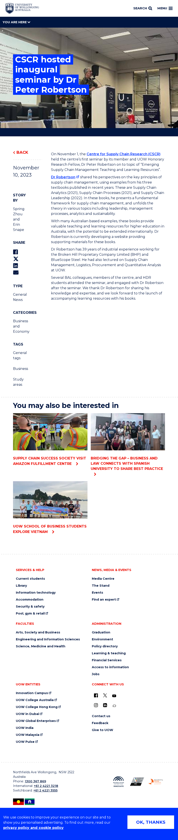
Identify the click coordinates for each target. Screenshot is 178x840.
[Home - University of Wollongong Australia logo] (22, 8)
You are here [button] (15, 22)
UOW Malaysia (27, 735)
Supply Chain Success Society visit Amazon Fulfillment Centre (49, 461)
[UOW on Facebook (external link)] (96, 695)
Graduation (101, 632)
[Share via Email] (16, 272)
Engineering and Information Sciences (48, 639)
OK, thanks (150, 822)
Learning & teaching (109, 653)
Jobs (95, 674)
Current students (30, 579)
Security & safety (30, 606)
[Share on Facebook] (15, 252)
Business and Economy (19, 326)
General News (19, 297)
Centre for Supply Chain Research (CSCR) (123, 154)
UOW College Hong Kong (37, 707)
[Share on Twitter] (16, 259)
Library (21, 586)
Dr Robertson (63, 177)
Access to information (110, 667)
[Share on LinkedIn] (15, 265)
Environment (102, 639)
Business (19, 369)
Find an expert (104, 599)
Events (97, 593)
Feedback (100, 723)
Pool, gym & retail (30, 613)
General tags (19, 355)
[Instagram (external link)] (96, 705)
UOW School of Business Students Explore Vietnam (50, 529)
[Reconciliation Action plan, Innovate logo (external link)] (118, 781)
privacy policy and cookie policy (33, 828)
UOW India (24, 728)
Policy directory (105, 646)
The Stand (100, 586)
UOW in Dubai (27, 714)
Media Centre (103, 579)
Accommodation (29, 599)
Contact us (101, 716)
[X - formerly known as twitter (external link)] (105, 695)
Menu (162, 8)
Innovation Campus (32, 693)
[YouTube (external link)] (114, 696)
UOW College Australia (35, 700)
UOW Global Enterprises (36, 721)
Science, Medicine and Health (40, 646)
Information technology (36, 593)
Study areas (18, 382)
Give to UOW (102, 730)
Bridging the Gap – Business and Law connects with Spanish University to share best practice (127, 463)
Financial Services (107, 660)
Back (22, 152)
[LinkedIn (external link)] (105, 705)
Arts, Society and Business (38, 632)
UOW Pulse (25, 742)
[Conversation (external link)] (114, 706)
